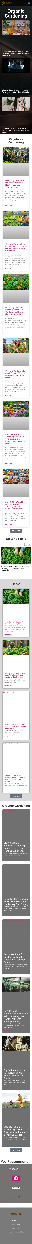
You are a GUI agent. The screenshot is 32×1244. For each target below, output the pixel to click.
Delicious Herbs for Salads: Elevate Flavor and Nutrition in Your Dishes (15, 726)
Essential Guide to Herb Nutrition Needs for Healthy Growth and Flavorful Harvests (15, 778)
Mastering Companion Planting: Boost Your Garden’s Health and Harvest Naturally (15, 310)
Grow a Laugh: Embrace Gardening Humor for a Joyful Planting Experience (14, 847)
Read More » (9, 205)
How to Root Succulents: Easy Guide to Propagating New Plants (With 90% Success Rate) (16, 1016)
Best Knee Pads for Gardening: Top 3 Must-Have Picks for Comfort (14, 958)
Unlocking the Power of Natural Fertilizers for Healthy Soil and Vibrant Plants (15, 183)
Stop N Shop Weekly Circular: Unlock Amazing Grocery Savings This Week (14, 505)
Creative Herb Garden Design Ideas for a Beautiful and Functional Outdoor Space (15, 675)
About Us (15, 1220)
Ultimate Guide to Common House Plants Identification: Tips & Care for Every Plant (16, 92)
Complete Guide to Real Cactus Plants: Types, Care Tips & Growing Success (15, 130)
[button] (29, 3)
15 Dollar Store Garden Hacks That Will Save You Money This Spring (16, 902)
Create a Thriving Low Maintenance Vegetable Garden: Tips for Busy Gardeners (15, 247)
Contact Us (16, 1224)
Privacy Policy (16, 1228)
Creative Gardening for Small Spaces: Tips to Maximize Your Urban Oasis (15, 374)
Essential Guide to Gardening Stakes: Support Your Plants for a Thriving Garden (16, 1131)
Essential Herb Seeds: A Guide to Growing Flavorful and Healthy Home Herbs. (15, 568)
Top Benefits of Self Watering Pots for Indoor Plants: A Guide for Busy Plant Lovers (15, 54)
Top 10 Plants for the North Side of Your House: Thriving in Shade (14, 1074)
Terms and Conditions (16, 1232)
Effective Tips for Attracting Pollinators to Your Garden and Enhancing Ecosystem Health (16, 439)
